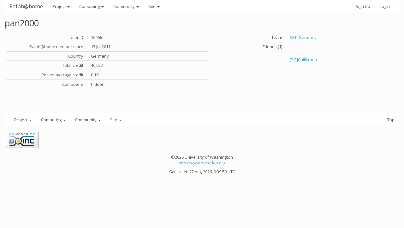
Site (152, 6)
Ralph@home (26, 6)
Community (124, 6)
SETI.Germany (303, 37)
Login (385, 6)
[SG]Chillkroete (304, 59)
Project (59, 6)
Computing (90, 6)
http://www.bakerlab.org (202, 163)
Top (391, 120)
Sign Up (363, 6)
